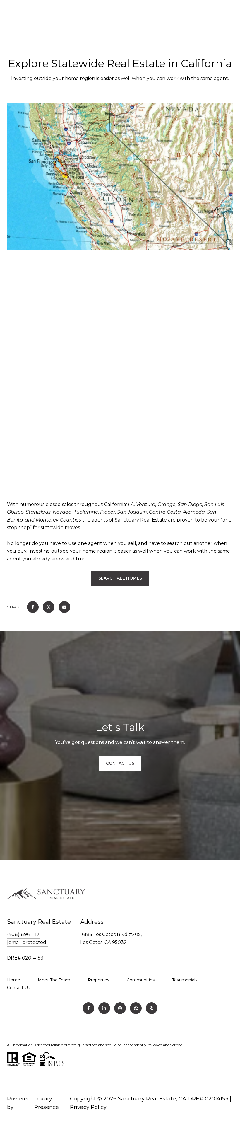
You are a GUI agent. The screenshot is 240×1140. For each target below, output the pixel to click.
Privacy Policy (88, 1107)
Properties (98, 980)
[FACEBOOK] (88, 1008)
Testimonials (184, 980)
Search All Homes (120, 578)
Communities (141, 980)
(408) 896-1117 (23, 934)
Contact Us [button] (120, 763)
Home (13, 980)
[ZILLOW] (136, 1008)
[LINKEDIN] (104, 1008)
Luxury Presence (46, 1103)
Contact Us (18, 987)
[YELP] (151, 1008)
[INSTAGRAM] (120, 1008)
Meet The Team (54, 980)
